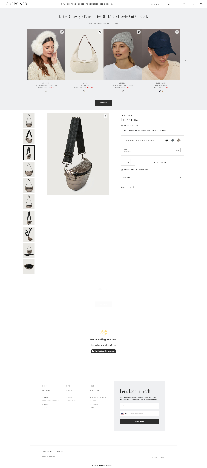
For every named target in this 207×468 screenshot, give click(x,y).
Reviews (69, 397)
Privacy (162, 457)
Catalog (93, 401)
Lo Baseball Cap (161, 85)
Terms (154, 457)
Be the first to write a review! (103, 351)
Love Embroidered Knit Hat (122, 85)
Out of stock (159, 162)
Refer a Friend (71, 401)
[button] (103, 465)
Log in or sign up (159, 130)
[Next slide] (183, 61)
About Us (69, 390)
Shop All (45, 408)
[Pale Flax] (84, 91)
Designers (45, 404)
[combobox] (124, 413)
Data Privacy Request (98, 397)
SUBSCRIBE (139, 421)
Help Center (94, 390)
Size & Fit (126, 177)
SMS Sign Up (94, 404)
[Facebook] (127, 187)
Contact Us (94, 394)
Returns (45, 397)
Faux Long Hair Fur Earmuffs (46, 85)
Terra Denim (84, 85)
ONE (177, 150)
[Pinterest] (133, 187)
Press (92, 408)
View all (103, 103)
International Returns (50, 401)
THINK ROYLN (126, 115)
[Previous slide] (24, 61)
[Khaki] (162, 91)
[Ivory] (46, 91)
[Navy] (160, 91)
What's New (46, 390)
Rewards (69, 394)
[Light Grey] (123, 91)
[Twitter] (130, 187)
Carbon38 (51, 457)
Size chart (127, 151)
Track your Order (49, 394)
